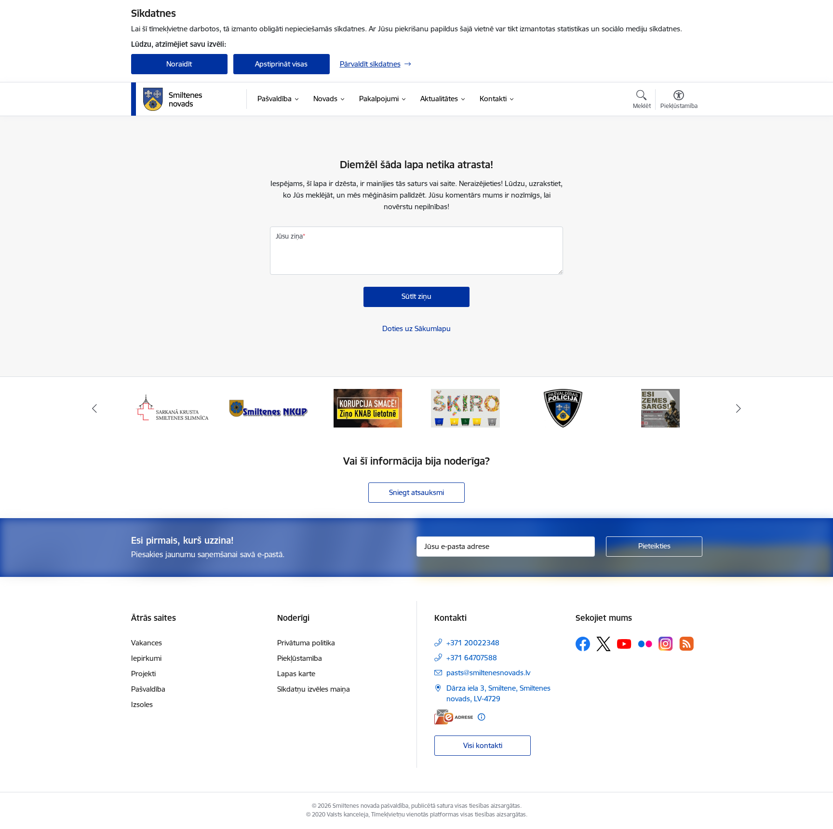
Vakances (146, 642)
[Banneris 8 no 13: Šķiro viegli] (465, 407)
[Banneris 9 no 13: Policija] (563, 407)
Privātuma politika (306, 642)
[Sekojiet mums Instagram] (665, 644)
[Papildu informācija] (481, 717)
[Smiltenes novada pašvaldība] (172, 99)
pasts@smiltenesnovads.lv (488, 672)
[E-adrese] (453, 717)
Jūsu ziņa (289, 236)
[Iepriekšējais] (94, 408)
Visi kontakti (482, 745)
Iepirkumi (146, 658)
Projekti (143, 673)
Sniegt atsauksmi (416, 492)
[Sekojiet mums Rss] (686, 644)
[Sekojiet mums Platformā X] (603, 644)
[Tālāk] (739, 408)
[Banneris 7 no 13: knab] (368, 407)
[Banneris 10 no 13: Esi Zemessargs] (660, 407)
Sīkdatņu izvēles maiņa (313, 689)
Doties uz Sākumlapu (416, 328)
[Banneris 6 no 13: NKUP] (269, 407)
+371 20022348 (472, 642)
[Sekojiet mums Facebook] (583, 644)
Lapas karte (296, 673)
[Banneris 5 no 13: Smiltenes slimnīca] (173, 407)
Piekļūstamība (299, 658)
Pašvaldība (148, 689)
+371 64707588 (471, 657)
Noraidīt (179, 63)
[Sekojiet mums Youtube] (624, 643)
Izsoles (142, 704)
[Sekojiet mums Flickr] (645, 643)
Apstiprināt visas (281, 63)
